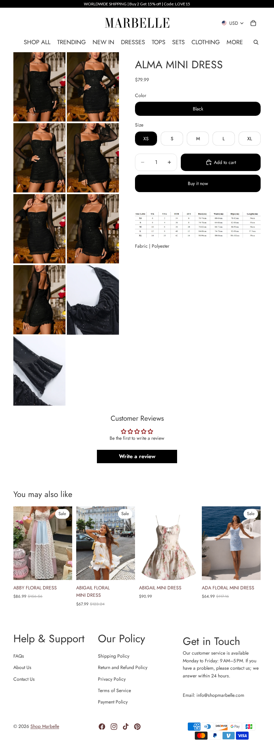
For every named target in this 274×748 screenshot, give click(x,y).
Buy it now (198, 183)
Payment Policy (113, 701)
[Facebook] (102, 727)
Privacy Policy (112, 679)
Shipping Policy (113, 656)
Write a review (137, 456)
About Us (22, 667)
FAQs (18, 656)
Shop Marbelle (44, 726)
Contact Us (24, 679)
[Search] (256, 42)
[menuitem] (234, 42)
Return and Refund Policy (122, 667)
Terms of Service (114, 690)
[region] (137, 4)
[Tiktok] (126, 727)
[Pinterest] (137, 727)
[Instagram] (114, 727)
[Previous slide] (20, 543)
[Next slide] (64, 543)
